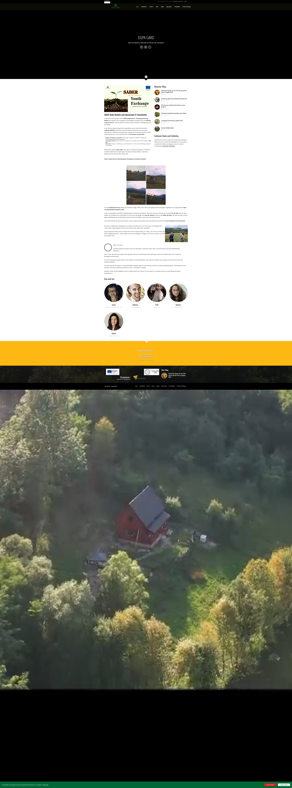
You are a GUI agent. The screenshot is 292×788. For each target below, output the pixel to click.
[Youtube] (145, 47)
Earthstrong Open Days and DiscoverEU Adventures (174, 99)
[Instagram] (149, 47)
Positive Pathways (186, 6)
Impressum (168, 6)
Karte (157, 6)
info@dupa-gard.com (178, 1)
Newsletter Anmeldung (169, 146)
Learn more (45, 785)
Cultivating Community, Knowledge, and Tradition (173, 113)
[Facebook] (141, 47)
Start (137, 6)
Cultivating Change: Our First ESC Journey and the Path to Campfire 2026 (174, 91)
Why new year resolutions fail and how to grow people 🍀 (173, 106)
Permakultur (177, 6)
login (185, 1)
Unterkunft (143, 6)
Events (151, 6)
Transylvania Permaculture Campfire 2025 (172, 121)
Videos (162, 6)
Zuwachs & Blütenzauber (167, 128)
